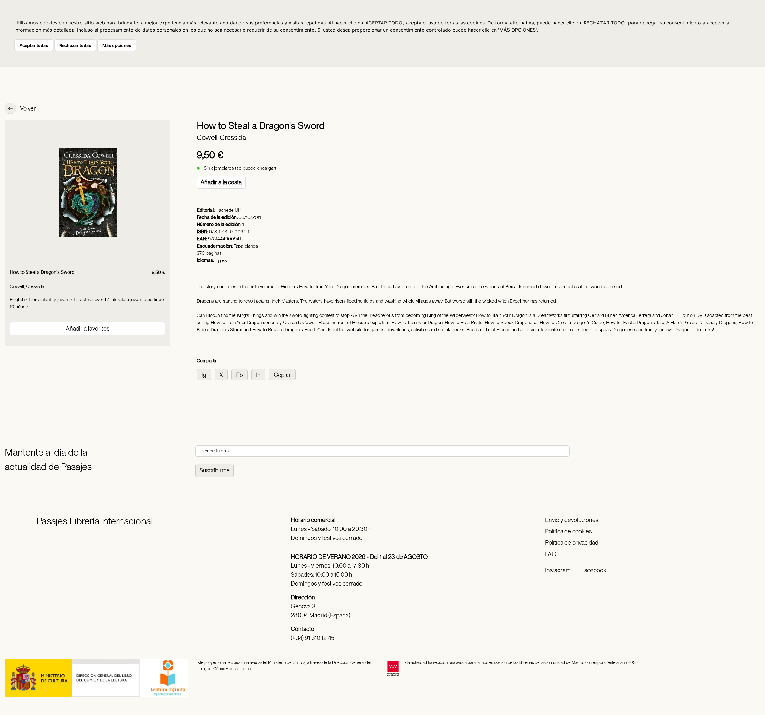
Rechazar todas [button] (75, 45)
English (17, 299)
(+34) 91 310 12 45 (312, 638)
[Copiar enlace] (283, 374)
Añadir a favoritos (87, 328)
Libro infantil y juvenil (49, 299)
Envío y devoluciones (571, 520)
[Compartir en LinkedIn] (260, 374)
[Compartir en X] (223, 374)
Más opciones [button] (116, 45)
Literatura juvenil (90, 299)
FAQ (550, 554)
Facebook (593, 570)
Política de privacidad (571, 542)
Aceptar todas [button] (33, 45)
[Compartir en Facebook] (241, 374)
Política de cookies (568, 531)
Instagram (557, 570)
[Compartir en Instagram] (206, 374)
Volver (27, 108)
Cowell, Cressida (221, 137)
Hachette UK (228, 210)
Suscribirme (214, 470)
